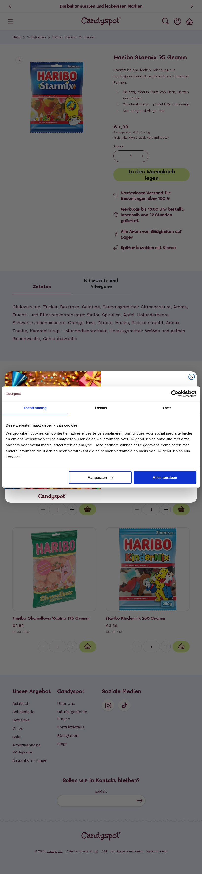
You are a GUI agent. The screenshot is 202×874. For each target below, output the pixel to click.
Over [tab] (167, 408)
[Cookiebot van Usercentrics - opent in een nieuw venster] (174, 393)
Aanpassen (97, 477)
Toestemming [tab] (35, 408)
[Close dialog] (192, 377)
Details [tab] (101, 408)
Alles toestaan (165, 477)
